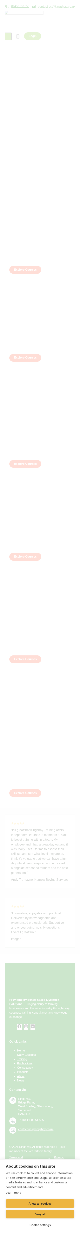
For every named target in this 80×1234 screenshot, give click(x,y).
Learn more (13, 1192)
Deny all (40, 1214)
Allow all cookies (40, 1203)
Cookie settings (40, 1225)
